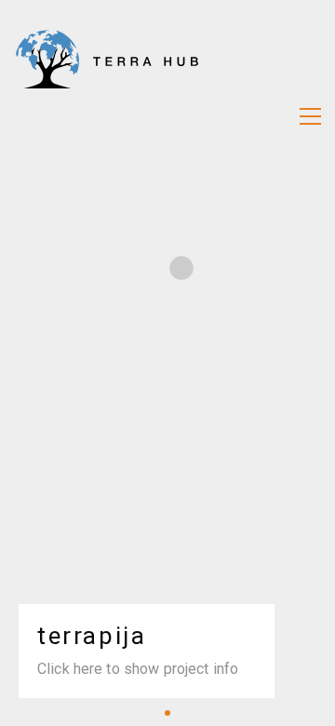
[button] (310, 116)
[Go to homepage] (107, 116)
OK (167, 681)
